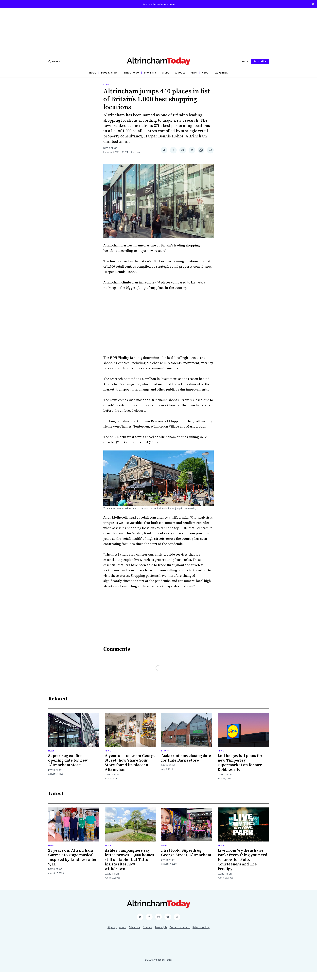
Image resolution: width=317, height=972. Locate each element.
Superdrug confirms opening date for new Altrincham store (68, 760)
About (206, 73)
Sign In (244, 61)
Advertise (221, 73)
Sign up (112, 927)
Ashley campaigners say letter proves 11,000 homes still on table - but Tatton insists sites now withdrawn (129, 859)
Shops (165, 73)
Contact (147, 927)
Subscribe (260, 61)
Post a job (161, 927)
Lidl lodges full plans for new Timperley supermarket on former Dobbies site (240, 762)
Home (92, 73)
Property (150, 73)
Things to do (131, 73)
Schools (180, 73)
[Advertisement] (158, 31)
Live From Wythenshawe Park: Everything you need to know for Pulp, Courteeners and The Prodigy (242, 859)
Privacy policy (201, 927)
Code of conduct (180, 927)
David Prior (110, 148)
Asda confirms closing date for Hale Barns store (186, 758)
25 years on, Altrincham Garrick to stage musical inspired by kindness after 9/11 (72, 857)
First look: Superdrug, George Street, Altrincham (186, 853)
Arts (194, 73)
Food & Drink (109, 73)
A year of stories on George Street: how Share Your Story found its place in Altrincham (130, 762)
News (51, 750)
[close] (313, 4)
